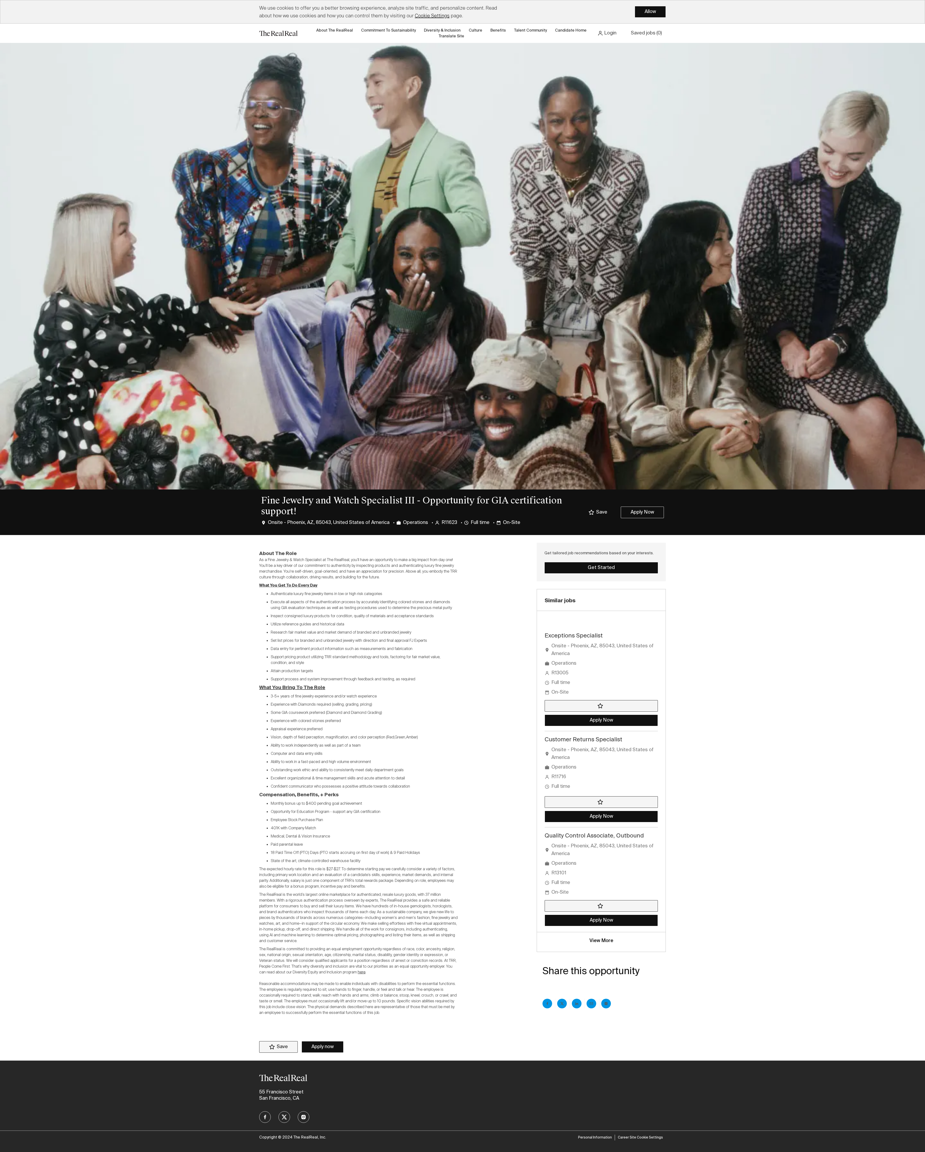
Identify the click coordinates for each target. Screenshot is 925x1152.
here (361, 972)
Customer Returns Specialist (583, 740)
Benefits (498, 31)
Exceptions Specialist (574, 636)
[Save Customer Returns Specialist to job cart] (601, 802)
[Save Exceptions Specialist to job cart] (601, 706)
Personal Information (595, 1137)
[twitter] (284, 1117)
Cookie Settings (432, 16)
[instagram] (303, 1117)
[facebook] (265, 1117)
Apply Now (642, 512)
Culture (475, 31)
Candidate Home (571, 31)
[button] (606, 33)
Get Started (601, 567)
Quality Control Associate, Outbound (594, 836)
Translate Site (451, 36)
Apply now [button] (322, 1047)
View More (601, 940)
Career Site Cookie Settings (640, 1137)
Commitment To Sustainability (388, 31)
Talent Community (530, 31)
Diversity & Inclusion (442, 31)
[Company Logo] (278, 32)
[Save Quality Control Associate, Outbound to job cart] (601, 906)
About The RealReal (334, 31)
